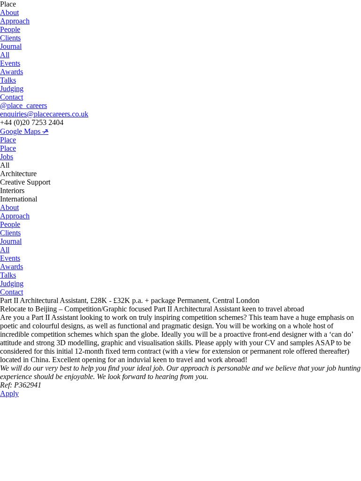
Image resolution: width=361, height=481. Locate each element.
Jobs (6, 157)
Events (10, 63)
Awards (11, 72)
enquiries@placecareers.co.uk (44, 114)
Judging (12, 89)
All (4, 55)
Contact (11, 97)
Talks (8, 80)
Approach (15, 21)
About (9, 12)
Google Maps (24, 131)
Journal (11, 46)
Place (8, 140)
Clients (10, 38)
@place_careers (23, 105)
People (10, 29)
